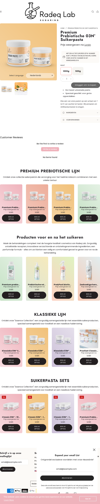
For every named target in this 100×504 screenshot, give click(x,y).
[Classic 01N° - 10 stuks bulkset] (11, 405)
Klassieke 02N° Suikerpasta (42, 350)
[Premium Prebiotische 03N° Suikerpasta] (63, 195)
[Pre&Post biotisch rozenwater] (63, 270)
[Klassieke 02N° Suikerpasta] (37, 339)
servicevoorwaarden (53, 488)
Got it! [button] (88, 499)
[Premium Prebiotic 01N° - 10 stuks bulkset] (89, 405)
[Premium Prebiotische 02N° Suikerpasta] (37, 195)
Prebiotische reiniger (39, 284)
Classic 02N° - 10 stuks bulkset (43, 417)
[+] (71, 78)
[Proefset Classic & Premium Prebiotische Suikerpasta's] (89, 339)
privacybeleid (83, 485)
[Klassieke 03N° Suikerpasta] (63, 339)
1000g (66, 71)
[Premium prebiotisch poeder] (11, 270)
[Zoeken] (92, 11)
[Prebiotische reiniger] (37, 270)
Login (87, 44)
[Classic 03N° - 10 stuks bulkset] (63, 405)
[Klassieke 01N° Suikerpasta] (11, 339)
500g (78, 71)
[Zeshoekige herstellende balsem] (89, 270)
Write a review (50, 149)
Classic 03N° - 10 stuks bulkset (69, 417)
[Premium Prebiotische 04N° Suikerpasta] (89, 195)
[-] (63, 78)
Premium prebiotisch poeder (16, 284)
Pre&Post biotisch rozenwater (69, 284)
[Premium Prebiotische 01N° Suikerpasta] (11, 195)
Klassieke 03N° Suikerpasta (68, 350)
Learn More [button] (9, 500)
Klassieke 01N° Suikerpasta (16, 350)
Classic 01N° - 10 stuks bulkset (17, 417)
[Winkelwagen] (97, 11)
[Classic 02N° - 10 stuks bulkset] (37, 405)
